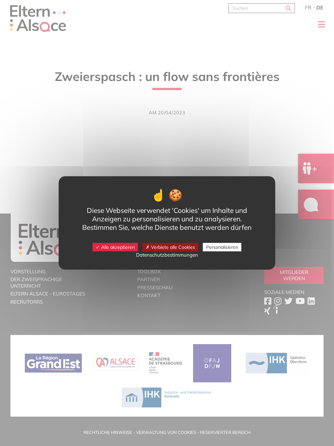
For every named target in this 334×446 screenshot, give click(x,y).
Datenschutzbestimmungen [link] (167, 255)
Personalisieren (222, 247)
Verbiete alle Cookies (172, 247)
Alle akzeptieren (117, 247)
